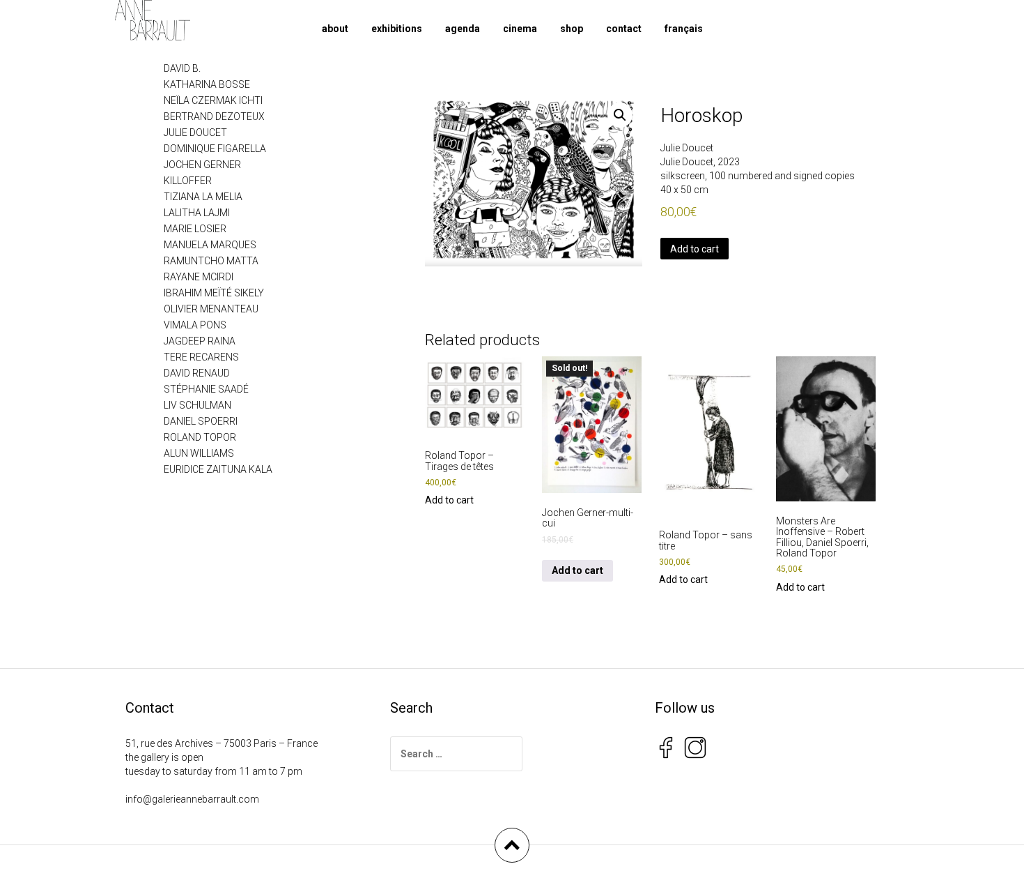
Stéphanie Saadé (206, 389)
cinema (520, 28)
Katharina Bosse (207, 84)
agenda (462, 28)
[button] (620, 115)
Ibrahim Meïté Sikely (214, 292)
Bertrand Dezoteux (214, 116)
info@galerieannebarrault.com (192, 799)
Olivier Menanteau (211, 309)
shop (571, 28)
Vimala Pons (195, 325)
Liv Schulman (197, 405)
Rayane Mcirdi (198, 276)
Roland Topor (200, 437)
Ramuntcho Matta (211, 260)
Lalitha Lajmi (197, 212)
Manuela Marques (210, 244)
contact (624, 28)
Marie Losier (195, 228)
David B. (182, 68)
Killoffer (188, 180)
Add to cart (694, 249)
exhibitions (396, 28)
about (335, 28)
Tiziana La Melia (203, 196)
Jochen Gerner (202, 164)
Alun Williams (199, 453)
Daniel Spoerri (201, 421)
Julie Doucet (686, 147)
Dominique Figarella (215, 148)
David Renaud (197, 373)
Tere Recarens (201, 357)
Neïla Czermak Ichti (213, 100)
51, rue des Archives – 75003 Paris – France (221, 743)
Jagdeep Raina (199, 341)
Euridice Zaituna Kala (218, 469)
